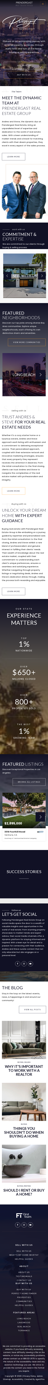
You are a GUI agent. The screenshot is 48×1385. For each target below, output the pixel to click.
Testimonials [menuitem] (24, 1276)
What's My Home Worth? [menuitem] (24, 1255)
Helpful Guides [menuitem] (24, 1259)
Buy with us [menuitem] (24, 1289)
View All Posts (32, 1010)
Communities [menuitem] (24, 1301)
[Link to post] (24, 1040)
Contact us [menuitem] (24, 1280)
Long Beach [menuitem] (24, 1318)
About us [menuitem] (24, 1272)
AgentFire (40, 1379)
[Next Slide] (42, 276)
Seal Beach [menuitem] (24, 1326)
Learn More (13, 157)
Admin (40, 1376)
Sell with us (24, 65)
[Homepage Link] (24, 3)
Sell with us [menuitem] (24, 1251)
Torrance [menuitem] (24, 1330)
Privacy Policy (29, 1376)
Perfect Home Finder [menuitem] (24, 1293)
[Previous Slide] (7, 276)
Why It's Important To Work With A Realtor (24, 1070)
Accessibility (17, 1379)
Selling (27, 1062)
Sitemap (7, 1379)
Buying (21, 1062)
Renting (27, 1186)
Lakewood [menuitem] (24, 1322)
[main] (24, 602)
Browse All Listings (29, 782)
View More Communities (26, 342)
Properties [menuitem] (24, 1297)
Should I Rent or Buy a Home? (24, 1192)
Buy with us (24, 75)
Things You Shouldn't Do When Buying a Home (24, 1132)
